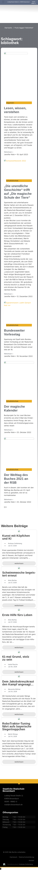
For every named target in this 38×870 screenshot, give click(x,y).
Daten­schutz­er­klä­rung (26, 857)
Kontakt (31, 860)
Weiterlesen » (8, 152)
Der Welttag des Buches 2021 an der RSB (16, 478)
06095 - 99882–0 (10, 802)
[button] (3, 2)
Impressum (13, 857)
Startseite (8, 28)
